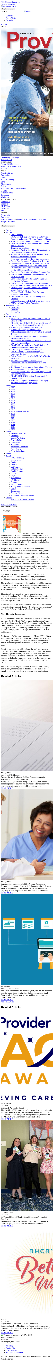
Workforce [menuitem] (5, 197)
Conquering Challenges (10, 157)
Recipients (5, 217)
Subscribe (10, 16)
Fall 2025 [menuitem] (14, 164)
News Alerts (11, 18)
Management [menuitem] (6, 184)
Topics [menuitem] (3, 171)
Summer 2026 (6, 160)
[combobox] (12, 11)
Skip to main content (9, 4)
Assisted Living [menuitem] (7, 173)
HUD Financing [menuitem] (7, 179)
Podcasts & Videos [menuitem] (8, 199)
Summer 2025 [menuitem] (16, 166)
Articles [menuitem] (4, 24)
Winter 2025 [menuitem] (6, 166)
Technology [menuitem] (5, 195)
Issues (19, 219)
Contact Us (10, 1348)
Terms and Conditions (14, 1352)
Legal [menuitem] (3, 182)
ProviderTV (5, 202)
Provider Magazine (8, 219)
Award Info (5, 215)
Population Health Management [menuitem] (13, 188)
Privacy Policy (11, 1350)
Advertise (9, 20)
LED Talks (5, 206)
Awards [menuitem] (4, 213)
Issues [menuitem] (3, 27)
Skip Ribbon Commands (10, 2)
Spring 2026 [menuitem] (6, 164)
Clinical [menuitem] (4, 177)
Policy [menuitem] (3, 186)
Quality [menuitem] (4, 191)
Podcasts (4, 204)
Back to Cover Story (9, 505)
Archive (4, 168)
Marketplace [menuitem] (6, 208)
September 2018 (35, 219)
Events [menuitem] (3, 210)
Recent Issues (6, 162)
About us (9, 1346)
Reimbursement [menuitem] (7, 193)
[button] (27, 11)
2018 (25, 219)
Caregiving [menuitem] (5, 175)
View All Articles (7, 1002)
